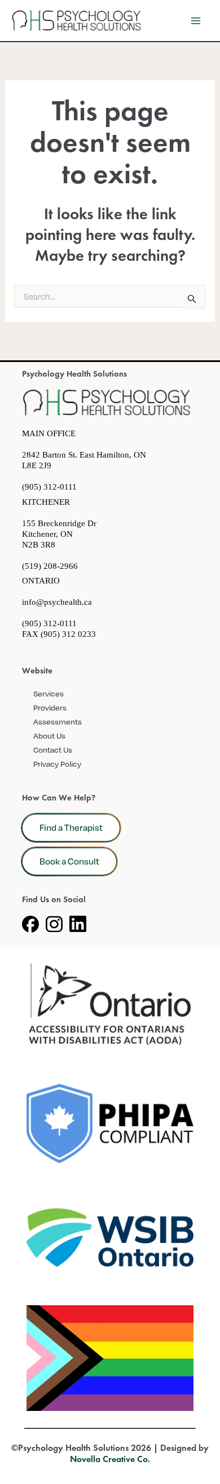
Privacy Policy (57, 763)
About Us (49, 735)
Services (48, 693)
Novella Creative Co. (110, 1459)
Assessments (57, 721)
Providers (50, 707)
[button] (71, 828)
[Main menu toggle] (196, 21)
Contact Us (52, 749)
